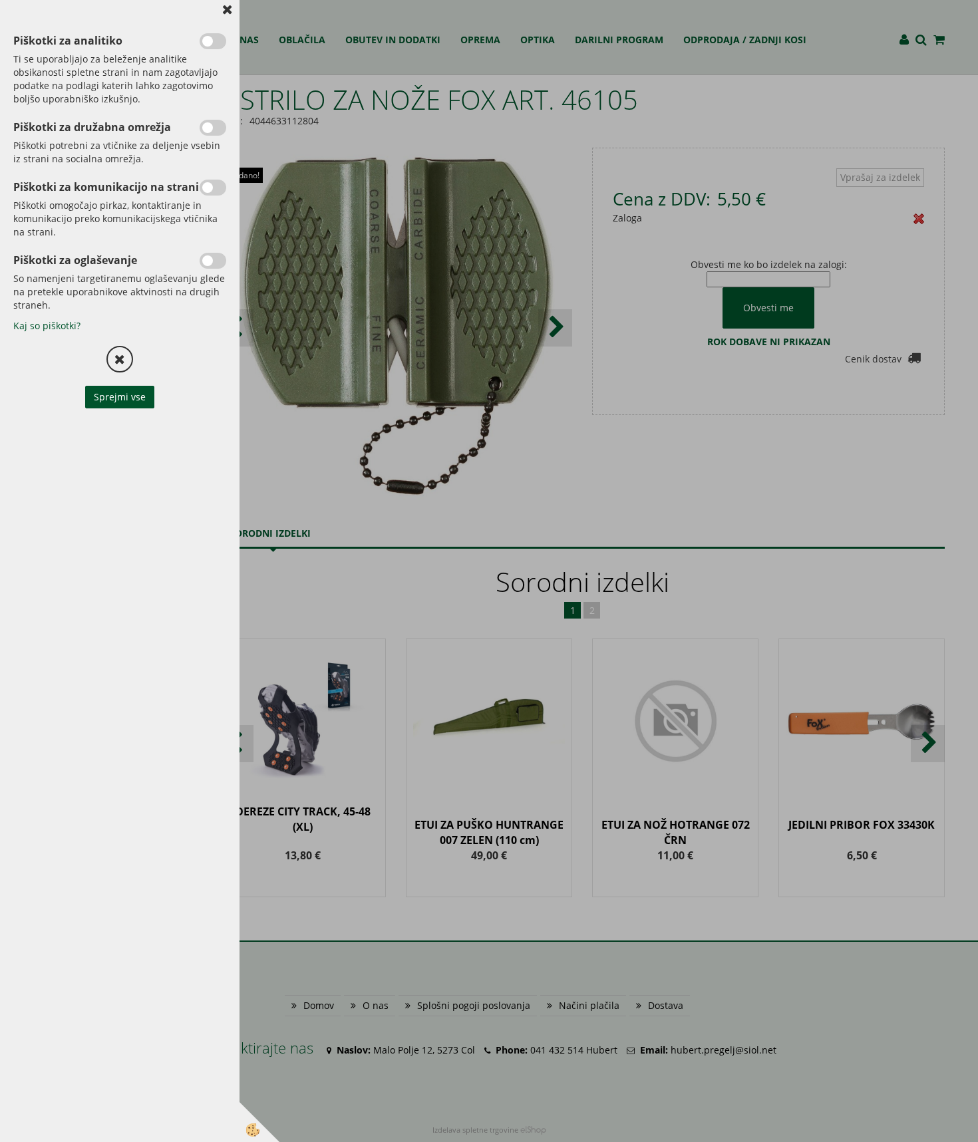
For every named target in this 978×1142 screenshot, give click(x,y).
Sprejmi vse (120, 396)
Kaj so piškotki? (47, 325)
